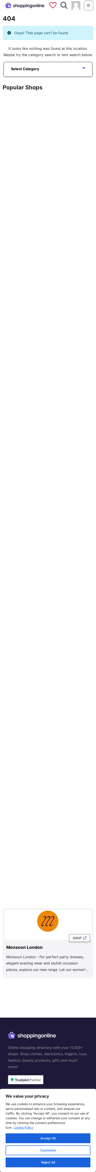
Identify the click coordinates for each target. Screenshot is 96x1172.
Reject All (48, 1162)
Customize (48, 1150)
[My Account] (75, 5)
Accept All (48, 1138)
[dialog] (48, 1130)
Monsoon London (24, 947)
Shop (78, 938)
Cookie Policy (23, 1127)
